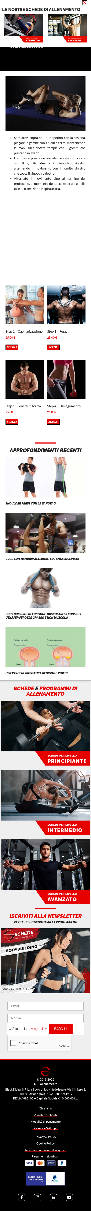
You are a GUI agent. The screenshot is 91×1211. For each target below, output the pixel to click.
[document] (45, 605)
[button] (85, 3)
